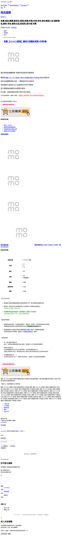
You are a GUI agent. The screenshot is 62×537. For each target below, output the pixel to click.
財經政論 (13, 27)
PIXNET (19, 514)
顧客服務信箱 (29, 331)
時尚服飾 (6, 12)
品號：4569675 (8, 125)
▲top (2, 435)
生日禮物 (44, 245)
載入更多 (3, 438)
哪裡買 (56, 245)
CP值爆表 (6, 405)
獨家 (5, 409)
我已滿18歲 (4, 533)
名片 (5, 34)
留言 (16, 431)
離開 (9, 533)
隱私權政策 (40, 514)
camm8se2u (4, 422)
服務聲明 (46, 514)
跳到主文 (3, 17)
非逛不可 (6, 411)
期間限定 (50, 245)
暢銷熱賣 (6, 407)
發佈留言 (3, 448)
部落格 (6, 32)
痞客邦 (13, 431)
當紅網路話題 (4, 245)
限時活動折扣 (38, 245)
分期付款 (6, 404)
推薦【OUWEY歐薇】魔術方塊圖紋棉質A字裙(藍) (25, 41)
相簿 (5, 30)
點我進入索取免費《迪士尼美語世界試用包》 (31, 95)
